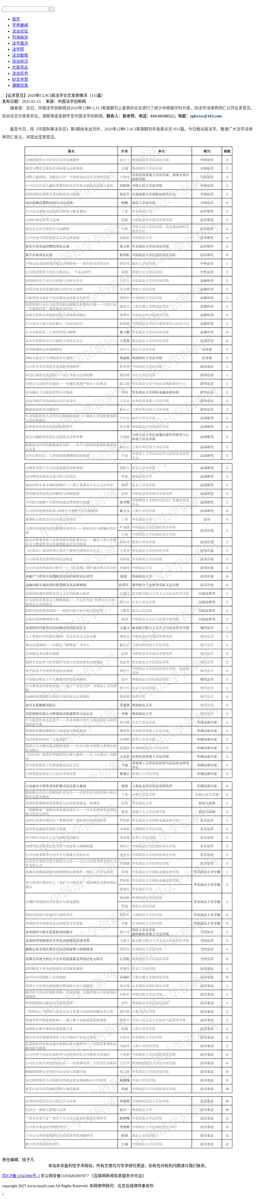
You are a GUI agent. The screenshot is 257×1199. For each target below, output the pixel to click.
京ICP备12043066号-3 (21, 1176)
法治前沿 (20, 61)
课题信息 (20, 85)
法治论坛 (20, 31)
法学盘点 (20, 43)
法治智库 (20, 55)
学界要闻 (20, 25)
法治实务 (20, 73)
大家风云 (20, 67)
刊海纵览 (20, 37)
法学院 (18, 49)
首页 (16, 19)
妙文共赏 (20, 79)
